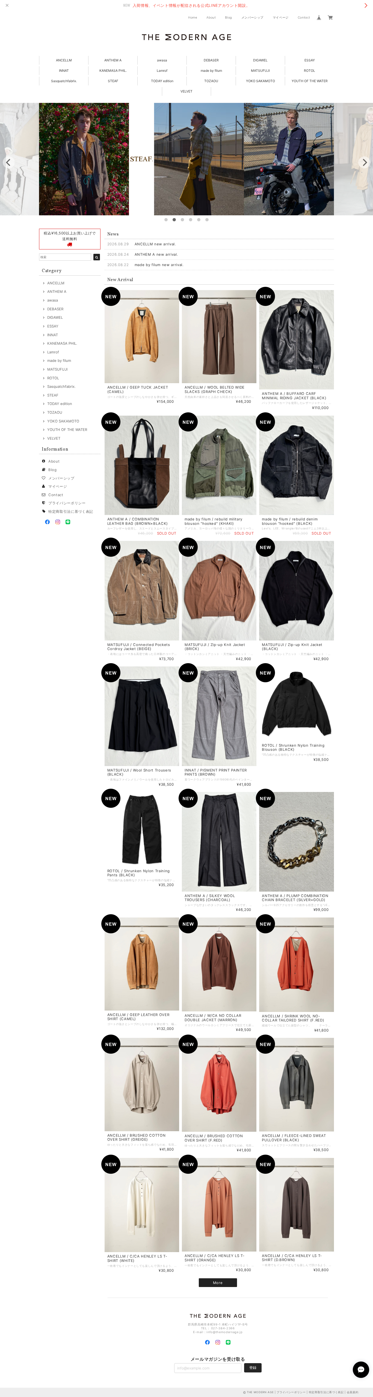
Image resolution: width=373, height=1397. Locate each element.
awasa (162, 60)
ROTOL (309, 70)
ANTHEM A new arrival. (156, 254)
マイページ (281, 17)
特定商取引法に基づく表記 (70, 511)
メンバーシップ (252, 17)
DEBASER (211, 60)
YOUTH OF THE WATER (310, 81)
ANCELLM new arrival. (155, 244)
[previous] (9, 162)
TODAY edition (162, 81)
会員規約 (353, 1392)
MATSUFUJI (260, 70)
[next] (364, 162)
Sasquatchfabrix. (64, 81)
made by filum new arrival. (159, 265)
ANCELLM (64, 60)
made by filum (211, 70)
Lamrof (162, 70)
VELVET (186, 91)
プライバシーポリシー (67, 503)
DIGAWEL (260, 60)
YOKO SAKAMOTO (260, 81)
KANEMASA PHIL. (113, 70)
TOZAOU (211, 81)
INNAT (64, 70)
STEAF (113, 81)
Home (192, 17)
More (218, 1282)
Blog (228, 17)
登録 (252, 1367)
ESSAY (309, 60)
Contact (304, 17)
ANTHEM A (113, 60)
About (211, 17)
